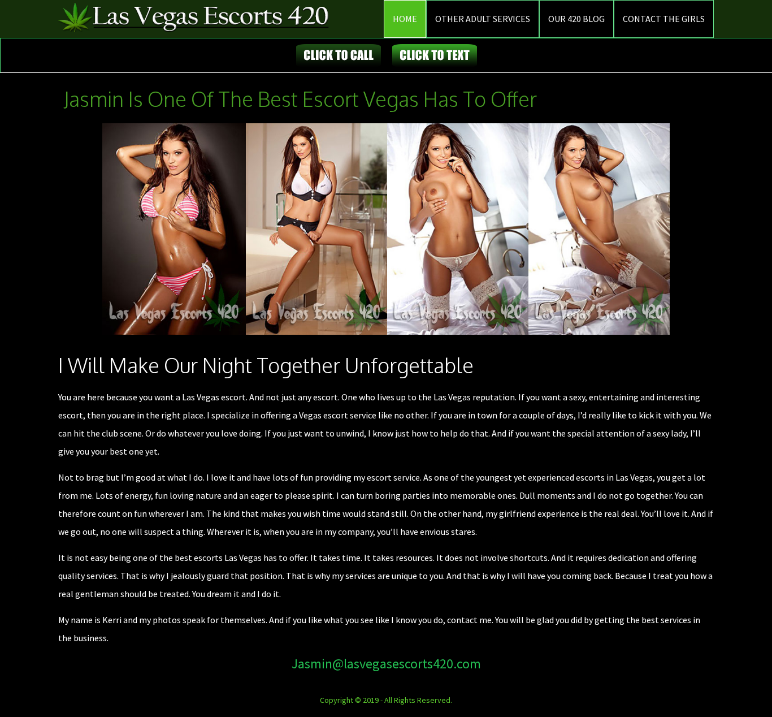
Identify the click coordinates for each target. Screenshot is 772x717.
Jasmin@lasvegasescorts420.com (386, 663)
